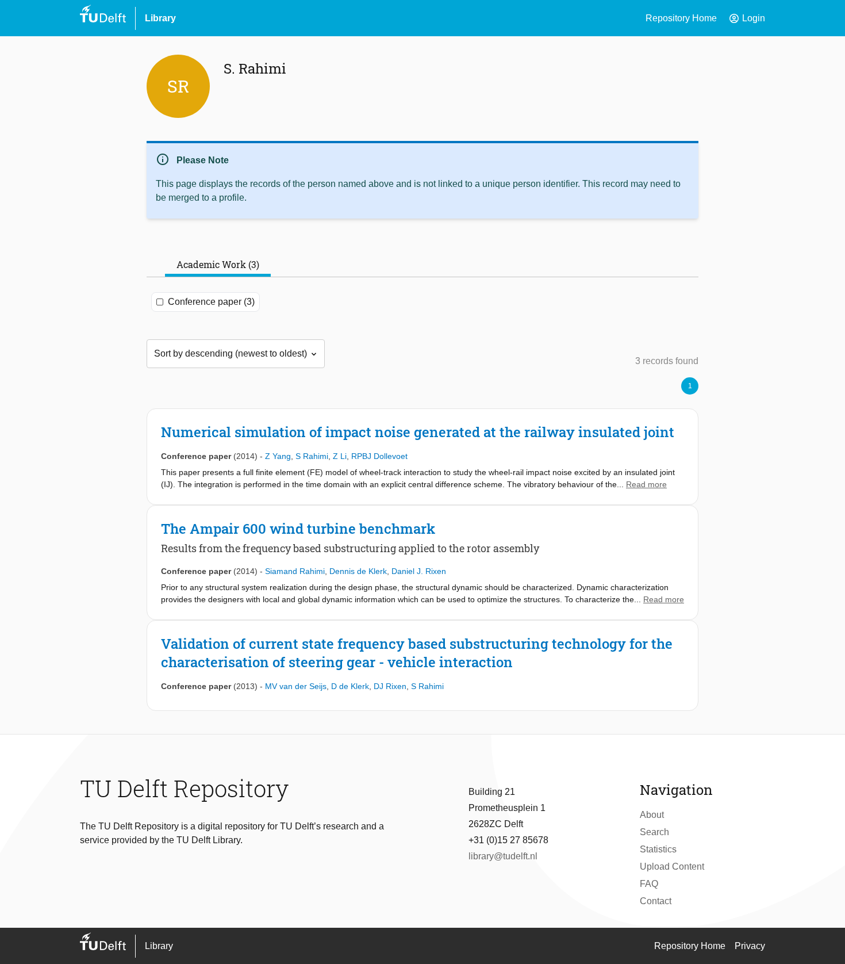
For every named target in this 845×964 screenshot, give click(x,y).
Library (160, 18)
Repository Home (681, 18)
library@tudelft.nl (502, 856)
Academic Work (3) (217, 264)
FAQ (649, 884)
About (652, 815)
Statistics (658, 849)
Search (654, 832)
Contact (655, 901)
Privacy (750, 946)
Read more (646, 484)
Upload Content (672, 866)
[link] (422, 456)
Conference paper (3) (211, 302)
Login (746, 18)
